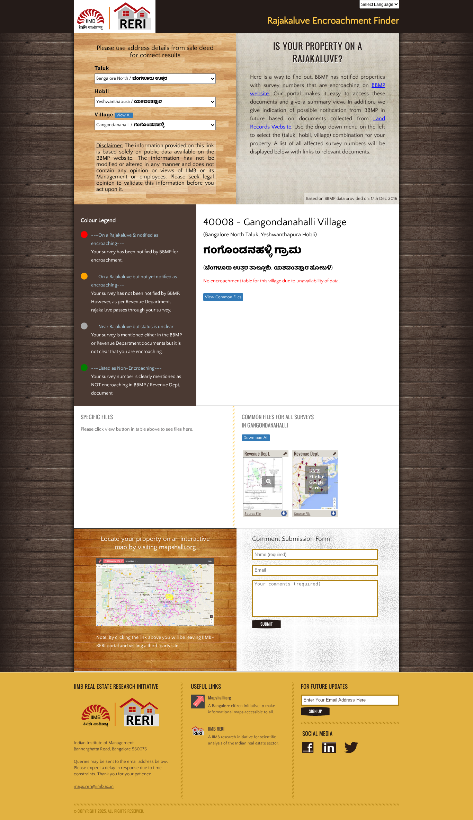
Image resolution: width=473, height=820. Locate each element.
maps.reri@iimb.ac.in (94, 786)
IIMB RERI (216, 729)
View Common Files (223, 297)
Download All (255, 437)
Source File (252, 514)
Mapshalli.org (219, 697)
